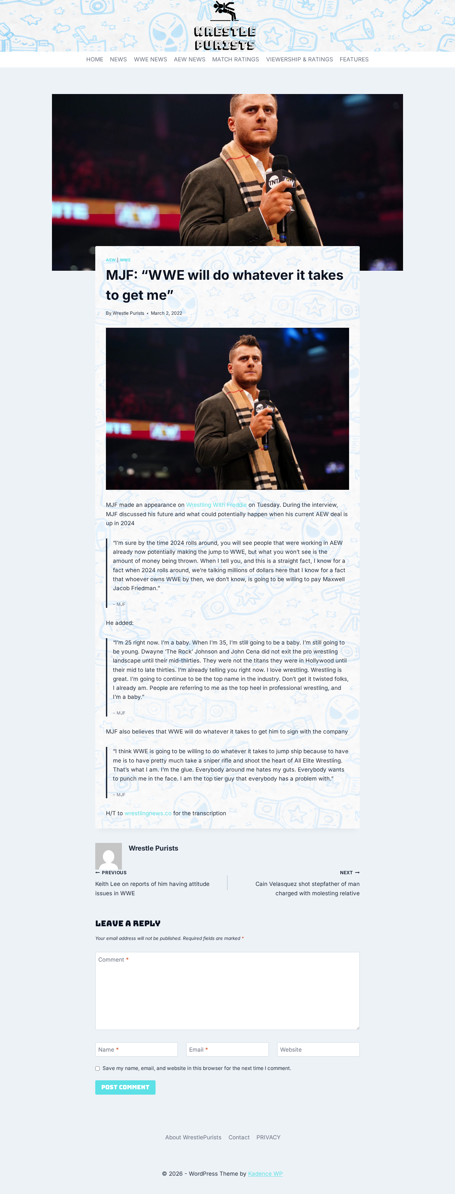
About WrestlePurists (193, 1137)
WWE (125, 259)
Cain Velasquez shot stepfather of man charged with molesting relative (307, 883)
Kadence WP (265, 1173)
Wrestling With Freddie (216, 504)
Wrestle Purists (128, 313)
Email (198, 1049)
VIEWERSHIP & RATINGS (299, 59)
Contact (239, 1137)
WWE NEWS (150, 59)
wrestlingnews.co (148, 813)
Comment (113, 959)
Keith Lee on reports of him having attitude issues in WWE (152, 883)
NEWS (118, 59)
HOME (94, 59)
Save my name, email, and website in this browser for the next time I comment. (197, 1068)
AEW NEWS (190, 59)
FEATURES (354, 59)
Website (291, 1049)
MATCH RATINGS (235, 59)
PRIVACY (268, 1137)
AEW (111, 259)
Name (108, 1049)
